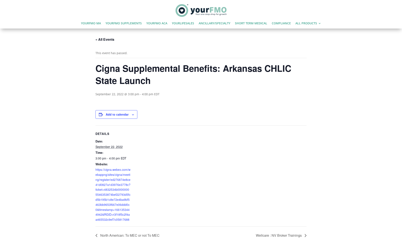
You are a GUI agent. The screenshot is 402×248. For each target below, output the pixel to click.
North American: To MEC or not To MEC (129, 235)
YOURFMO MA (91, 23)
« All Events (104, 39)
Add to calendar (117, 114)
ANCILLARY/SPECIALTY (214, 23)
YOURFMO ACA (156, 23)
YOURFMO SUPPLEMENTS (124, 23)
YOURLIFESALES (183, 23)
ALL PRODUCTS (306, 23)
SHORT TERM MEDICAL (251, 23)
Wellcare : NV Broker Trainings (279, 235)
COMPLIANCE (281, 23)
